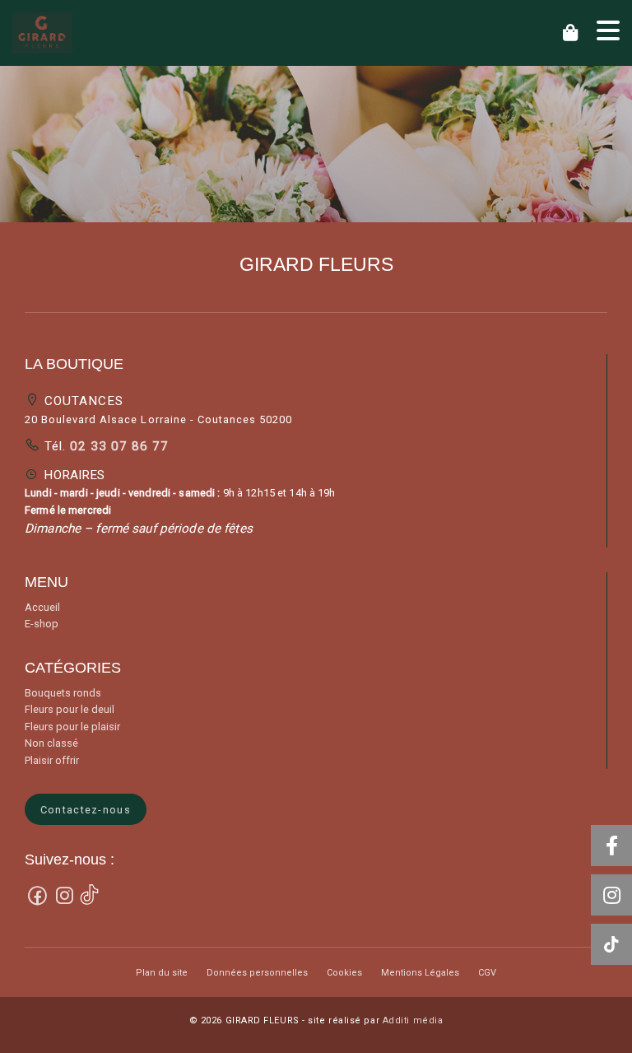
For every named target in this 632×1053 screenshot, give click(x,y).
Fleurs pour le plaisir (72, 726)
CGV (487, 972)
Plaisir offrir (52, 760)
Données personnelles (257, 972)
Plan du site (162, 972)
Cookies (344, 972)
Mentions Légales (420, 972)
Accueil (42, 607)
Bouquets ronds (63, 693)
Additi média (413, 1020)
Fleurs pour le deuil (69, 709)
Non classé (51, 743)
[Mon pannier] (573, 32)
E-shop (41, 623)
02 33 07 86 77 (117, 446)
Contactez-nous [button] (85, 810)
